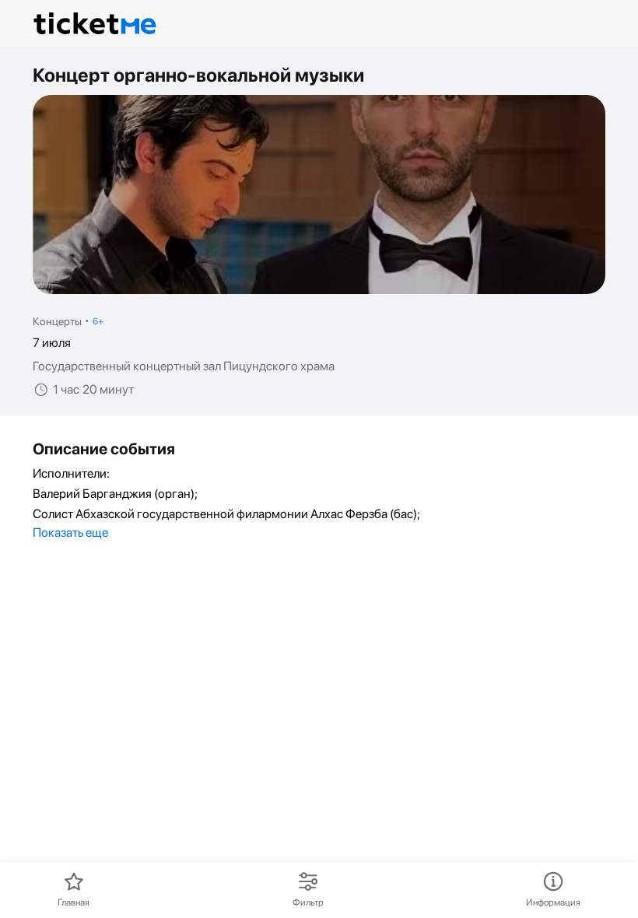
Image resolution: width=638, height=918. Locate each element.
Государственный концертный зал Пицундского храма (184, 366)
